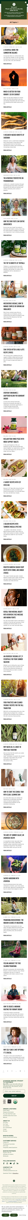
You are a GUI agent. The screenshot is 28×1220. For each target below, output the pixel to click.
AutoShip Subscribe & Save (10, 1115)
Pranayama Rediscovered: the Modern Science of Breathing (13, 921)
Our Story (5, 1122)
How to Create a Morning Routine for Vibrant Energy (13, 1008)
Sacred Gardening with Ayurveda (11, 879)
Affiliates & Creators (8, 1154)
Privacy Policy (18, 1199)
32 (20, 1071)
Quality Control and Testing (10, 1137)
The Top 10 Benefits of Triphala (14, 263)
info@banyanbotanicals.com (10, 1170)
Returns (5, 1117)
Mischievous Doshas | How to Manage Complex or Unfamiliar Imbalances (14, 306)
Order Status (6, 1110)
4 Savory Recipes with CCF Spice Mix (12, 483)
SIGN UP (14, 1095)
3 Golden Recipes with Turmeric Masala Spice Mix (12, 525)
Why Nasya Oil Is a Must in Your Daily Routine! (12, 748)
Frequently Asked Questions (10, 1147)
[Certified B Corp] (4, 1102)
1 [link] (3, 1071)
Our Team (5, 1124)
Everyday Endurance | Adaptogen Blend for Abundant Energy (14, 396)
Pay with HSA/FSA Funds (9, 1113)
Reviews (5, 1131)
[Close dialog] (25, 2)
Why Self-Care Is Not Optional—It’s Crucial (14, 1051)
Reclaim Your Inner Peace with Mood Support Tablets (14, 440)
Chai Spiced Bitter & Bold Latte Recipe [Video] (14, 351)
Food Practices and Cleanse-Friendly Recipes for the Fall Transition (13, 705)
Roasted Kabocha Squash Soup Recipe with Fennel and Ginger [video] (14, 570)
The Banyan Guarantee (9, 1144)
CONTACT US (7, 1167)
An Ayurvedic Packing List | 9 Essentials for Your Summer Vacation (13, 659)
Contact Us (6, 1142)
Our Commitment (7, 1127)
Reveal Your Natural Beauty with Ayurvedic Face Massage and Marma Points (13, 615)
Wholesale (5, 1156)
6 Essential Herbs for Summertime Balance (11, 51)
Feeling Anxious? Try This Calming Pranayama (12, 964)
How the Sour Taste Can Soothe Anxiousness (14, 222)
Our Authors (6, 1125)
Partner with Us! (7, 1152)
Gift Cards (5, 1145)
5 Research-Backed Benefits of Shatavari (14, 136)
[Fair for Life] (9, 1102)
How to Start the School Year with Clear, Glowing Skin (14, 793)
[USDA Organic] (15, 1102)
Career (5, 1129)
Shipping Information (8, 1112)
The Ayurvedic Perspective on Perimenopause (13, 179)
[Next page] (24, 1071)
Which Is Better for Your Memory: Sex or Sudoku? (12, 93)
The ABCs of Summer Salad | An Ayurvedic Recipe (14, 836)
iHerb (21, 15)
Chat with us (15, 1173)
